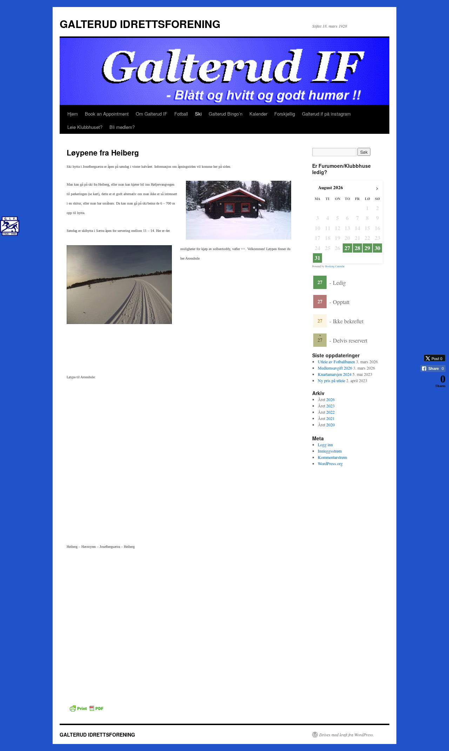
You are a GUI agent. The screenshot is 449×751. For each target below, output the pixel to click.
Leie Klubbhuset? (84, 127)
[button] (429, 394)
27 (347, 248)
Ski (198, 113)
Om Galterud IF (151, 113)
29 (367, 248)
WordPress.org (330, 463)
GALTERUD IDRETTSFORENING (140, 23)
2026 (330, 399)
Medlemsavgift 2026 (335, 368)
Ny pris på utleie (331, 380)
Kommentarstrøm (332, 457)
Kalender (258, 113)
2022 (330, 412)
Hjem (72, 113)
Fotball (181, 113)
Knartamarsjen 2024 (334, 374)
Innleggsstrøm (330, 451)
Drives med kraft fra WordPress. (346, 734)
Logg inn (325, 444)
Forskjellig (284, 113)
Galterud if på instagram (326, 113)
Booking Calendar (334, 266)
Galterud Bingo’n (225, 113)
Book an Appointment (107, 113)
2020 (330, 424)
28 (357, 248)
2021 (330, 418)
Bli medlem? (122, 127)
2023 (330, 405)
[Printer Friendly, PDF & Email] (86, 707)
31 (317, 258)
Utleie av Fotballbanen (336, 361)
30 (377, 248)
